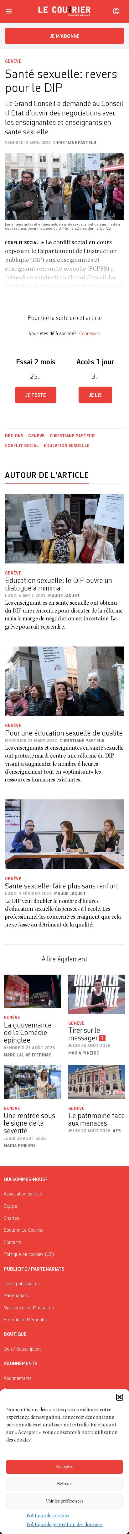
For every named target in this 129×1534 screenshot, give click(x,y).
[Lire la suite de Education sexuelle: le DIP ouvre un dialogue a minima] (64, 529)
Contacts (12, 1242)
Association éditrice (23, 1194)
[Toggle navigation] (9, 11)
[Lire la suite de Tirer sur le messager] (96, 994)
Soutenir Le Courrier (24, 1230)
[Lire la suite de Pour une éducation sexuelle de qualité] (64, 681)
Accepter (64, 1466)
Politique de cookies (48, 1516)
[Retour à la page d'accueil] (64, 11)
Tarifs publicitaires (22, 1283)
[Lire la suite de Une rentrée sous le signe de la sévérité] (32, 1082)
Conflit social (22, 446)
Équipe (10, 1206)
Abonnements (18, 1378)
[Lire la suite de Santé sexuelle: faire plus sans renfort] (64, 834)
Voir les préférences (65, 1501)
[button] (119, 1397)
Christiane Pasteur (72, 436)
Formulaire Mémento (25, 1320)
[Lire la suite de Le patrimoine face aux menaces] (96, 1082)
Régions (14, 436)
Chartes (11, 1218)
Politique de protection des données (65, 1525)
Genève (13, 61)
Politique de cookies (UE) (29, 1254)
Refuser (64, 1484)
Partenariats (16, 1295)
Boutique (15, 1334)
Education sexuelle (67, 446)
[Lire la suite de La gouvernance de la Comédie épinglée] (32, 991)
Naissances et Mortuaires (29, 1308)
